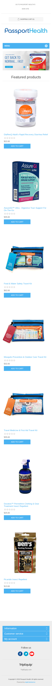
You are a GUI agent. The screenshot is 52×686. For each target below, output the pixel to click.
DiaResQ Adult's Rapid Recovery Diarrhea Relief (26, 134)
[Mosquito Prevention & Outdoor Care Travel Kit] (26, 330)
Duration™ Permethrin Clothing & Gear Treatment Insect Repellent (21, 505)
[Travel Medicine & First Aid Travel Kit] (26, 403)
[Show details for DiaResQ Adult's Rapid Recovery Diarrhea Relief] (26, 108)
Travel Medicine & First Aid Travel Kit (20, 430)
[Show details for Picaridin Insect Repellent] (26, 553)
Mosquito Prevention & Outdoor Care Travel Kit (25, 357)
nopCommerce (30, 682)
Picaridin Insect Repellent (15, 579)
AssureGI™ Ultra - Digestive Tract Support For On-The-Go (25, 209)
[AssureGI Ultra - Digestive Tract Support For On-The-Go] (26, 181)
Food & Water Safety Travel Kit (18, 284)
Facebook (20, 654)
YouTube (32, 654)
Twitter (26, 654)
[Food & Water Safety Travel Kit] (26, 257)
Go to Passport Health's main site (25, 7)
